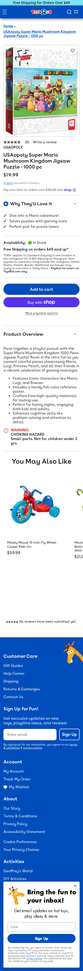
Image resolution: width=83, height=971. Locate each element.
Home (8, 26)
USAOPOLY (13, 147)
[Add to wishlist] (72, 50)
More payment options (41, 313)
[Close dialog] (75, 886)
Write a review (45, 142)
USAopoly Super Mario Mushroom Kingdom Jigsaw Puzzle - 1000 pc (39, 34)
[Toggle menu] (4, 12)
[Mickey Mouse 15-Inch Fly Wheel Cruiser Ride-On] (34, 504)
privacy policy (32, 747)
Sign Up (69, 734)
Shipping (8, 182)
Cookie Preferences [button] (20, 842)
